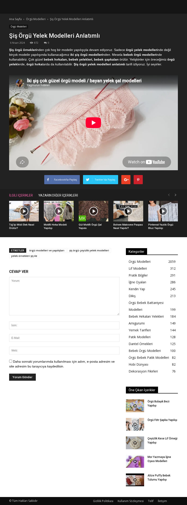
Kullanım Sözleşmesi (131, 501)
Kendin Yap (137, 289)
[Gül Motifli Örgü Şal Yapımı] (93, 211)
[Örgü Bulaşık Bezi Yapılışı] (135, 405)
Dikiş (132, 296)
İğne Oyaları (137, 282)
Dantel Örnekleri (141, 344)
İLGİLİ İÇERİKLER (21, 195)
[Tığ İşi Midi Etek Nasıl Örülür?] (24, 211)
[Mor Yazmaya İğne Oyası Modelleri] (135, 461)
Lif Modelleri (138, 268)
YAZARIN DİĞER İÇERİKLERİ (58, 195)
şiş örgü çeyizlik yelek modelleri (89, 250)
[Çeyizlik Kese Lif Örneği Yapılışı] (135, 442)
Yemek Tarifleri (140, 330)
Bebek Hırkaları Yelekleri (146, 316)
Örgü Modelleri (18, 26)
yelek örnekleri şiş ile (24, 256)
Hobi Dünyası (138, 364)
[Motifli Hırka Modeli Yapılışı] (58, 211)
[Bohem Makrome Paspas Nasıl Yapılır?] (128, 211)
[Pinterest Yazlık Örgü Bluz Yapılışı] (163, 211)
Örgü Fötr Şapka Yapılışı (162, 420)
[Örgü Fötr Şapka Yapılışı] (135, 424)
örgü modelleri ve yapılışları (46, 250)
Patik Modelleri (140, 337)
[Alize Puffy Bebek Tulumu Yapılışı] (135, 479)
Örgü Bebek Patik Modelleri (149, 357)
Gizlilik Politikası (103, 501)
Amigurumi (137, 323)
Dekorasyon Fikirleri (143, 371)
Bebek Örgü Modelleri (145, 350)
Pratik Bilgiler (138, 275)
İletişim (162, 501)
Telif (150, 501)
